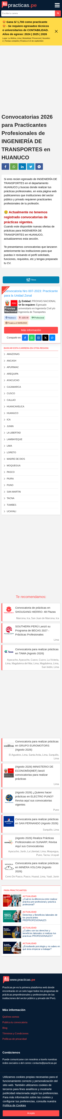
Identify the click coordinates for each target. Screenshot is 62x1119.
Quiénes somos (10, 1017)
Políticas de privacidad (14, 1039)
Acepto (31, 1113)
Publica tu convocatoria (14, 1022)
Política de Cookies (14, 1105)
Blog (4, 1028)
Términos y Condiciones (15, 1033)
